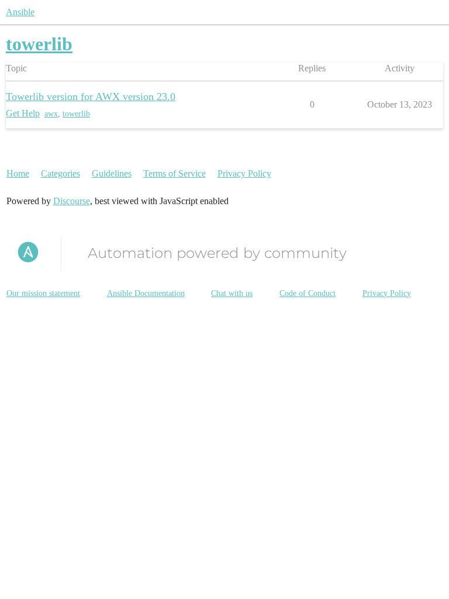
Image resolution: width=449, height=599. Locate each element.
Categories (60, 173)
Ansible (20, 12)
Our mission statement (43, 293)
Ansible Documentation (146, 293)
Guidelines (112, 173)
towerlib (76, 113)
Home (17, 173)
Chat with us (232, 293)
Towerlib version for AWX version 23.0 (90, 96)
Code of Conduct (307, 293)
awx (51, 113)
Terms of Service (174, 173)
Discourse (71, 201)
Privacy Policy (244, 173)
